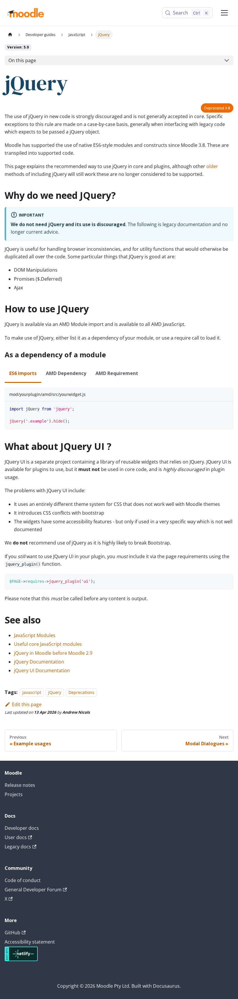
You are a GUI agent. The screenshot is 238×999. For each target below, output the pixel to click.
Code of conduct (23, 880)
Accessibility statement (30, 942)
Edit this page (27, 704)
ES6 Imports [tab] (23, 373)
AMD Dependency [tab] (66, 373)
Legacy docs (18, 846)
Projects (14, 794)
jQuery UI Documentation (42, 670)
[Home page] (10, 34)
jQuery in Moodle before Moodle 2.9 (53, 653)
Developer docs (22, 828)
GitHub (12, 932)
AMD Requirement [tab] (116, 373)
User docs (16, 837)
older (212, 166)
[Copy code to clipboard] (226, 408)
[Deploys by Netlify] (21, 959)
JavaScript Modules (34, 635)
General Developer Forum (33, 889)
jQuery (54, 692)
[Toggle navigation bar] (224, 13)
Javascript (31, 692)
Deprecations (81, 692)
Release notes (20, 785)
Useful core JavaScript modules (48, 644)
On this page (22, 60)
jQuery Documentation (39, 662)
